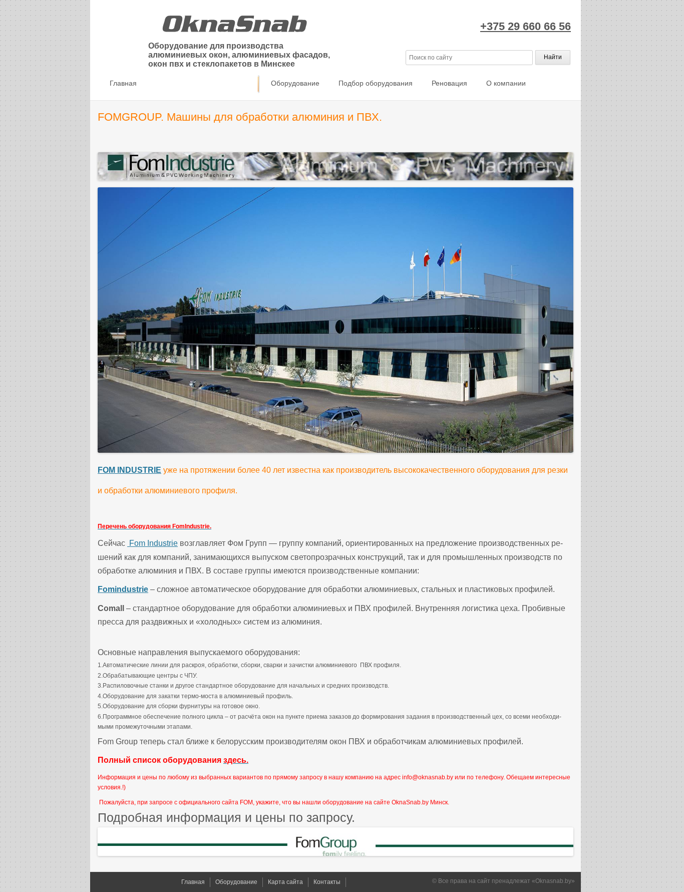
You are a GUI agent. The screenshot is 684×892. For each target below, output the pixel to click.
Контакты (326, 881)
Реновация (449, 83)
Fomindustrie (123, 589)
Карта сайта (285, 881)
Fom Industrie (152, 543)
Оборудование (295, 83)
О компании (506, 83)
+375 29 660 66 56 (525, 26)
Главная (123, 83)
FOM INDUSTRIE (129, 470)
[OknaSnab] (233, 22)
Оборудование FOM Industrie (204, 83)
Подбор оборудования (375, 83)
